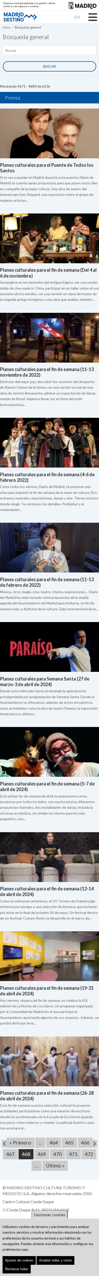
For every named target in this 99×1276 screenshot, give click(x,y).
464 (55, 1143)
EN (77, 17)
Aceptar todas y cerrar (55, 1260)
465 (70, 1143)
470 (58, 1154)
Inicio (6, 27)
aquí (25, 1249)
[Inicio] (11, 17)
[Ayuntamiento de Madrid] (82, 5)
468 (28, 1155)
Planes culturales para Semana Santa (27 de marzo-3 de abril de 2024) (44, 681)
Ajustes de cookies (19, 1260)
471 (74, 1154)
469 (43, 1154)
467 (11, 1154)
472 (90, 1154)
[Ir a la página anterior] (5, 1143)
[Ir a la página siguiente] (93, 1143)
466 (86, 1143)
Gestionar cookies (49, 1214)
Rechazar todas (16, 1269)
